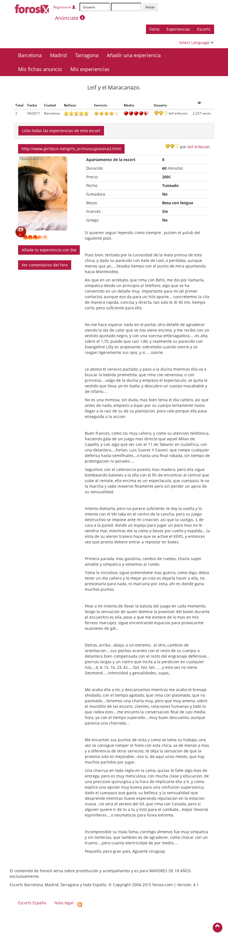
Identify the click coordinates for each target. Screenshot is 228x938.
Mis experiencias (90, 69)
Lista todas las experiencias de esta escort (61, 130)
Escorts (203, 29)
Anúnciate (67, 17)
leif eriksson (198, 146)
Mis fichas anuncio (40, 69)
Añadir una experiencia (134, 55)
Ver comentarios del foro (45, 265)
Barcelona (30, 55)
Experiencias (178, 29)
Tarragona (86, 55)
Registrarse (62, 7)
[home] (32, 8)
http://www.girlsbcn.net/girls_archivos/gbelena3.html (71, 148)
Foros (155, 29)
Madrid (58, 55)
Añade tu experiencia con (49, 249)
